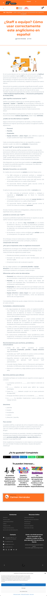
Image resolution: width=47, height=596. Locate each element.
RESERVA (13, 3)
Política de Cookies (16, 594)
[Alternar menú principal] (3, 8)
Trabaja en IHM (6, 525)
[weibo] (16, 550)
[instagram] (8, 550)
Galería (4, 523)
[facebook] (3, 550)
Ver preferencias (23, 591)
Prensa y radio (6, 519)
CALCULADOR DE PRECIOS (38, 4)
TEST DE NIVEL (8, 3)
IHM (4, 12)
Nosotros (5, 517)
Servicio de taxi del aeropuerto (10, 529)
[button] (45, 573)
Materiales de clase (29, 527)
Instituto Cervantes (29, 517)
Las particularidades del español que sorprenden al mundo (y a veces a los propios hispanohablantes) (37, 481)
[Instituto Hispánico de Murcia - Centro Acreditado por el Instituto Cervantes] (26, 8)
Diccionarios (27, 523)
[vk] (13, 550)
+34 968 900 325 (9, 541)
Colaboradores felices (8, 521)
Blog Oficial (9, 12)
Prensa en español (28, 525)
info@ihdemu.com (9, 544)
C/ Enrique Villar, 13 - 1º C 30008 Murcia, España (11, 538)
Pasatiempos (27, 521)
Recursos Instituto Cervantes (31, 519)
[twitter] (6, 550)
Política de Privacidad (25, 594)
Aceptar (23, 584)
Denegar (24, 588)
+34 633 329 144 (8, 547)
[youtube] (11, 550)
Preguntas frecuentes (8, 527)
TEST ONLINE (27, 4)
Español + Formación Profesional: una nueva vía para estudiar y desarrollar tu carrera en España (23, 481)
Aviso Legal (31, 594)
